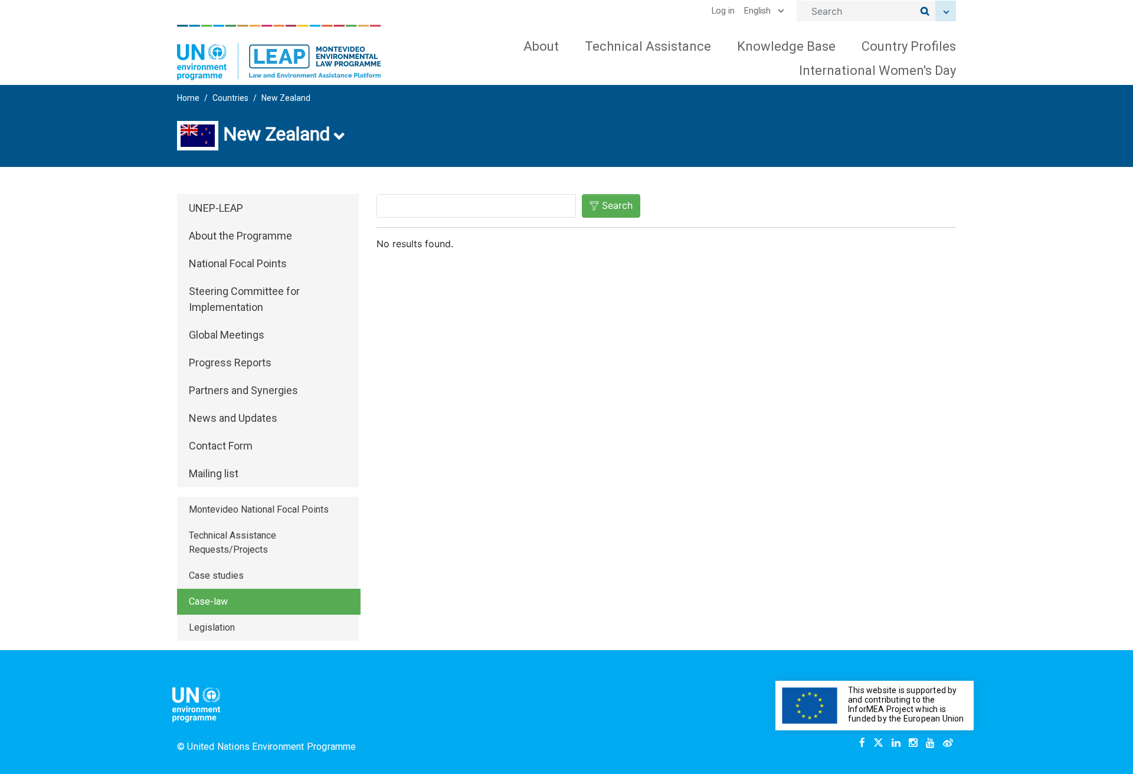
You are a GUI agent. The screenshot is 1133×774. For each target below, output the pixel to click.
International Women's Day (877, 70)
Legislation (212, 627)
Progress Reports (230, 362)
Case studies (216, 575)
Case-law (208, 601)
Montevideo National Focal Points (259, 509)
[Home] (279, 52)
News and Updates (233, 418)
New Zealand (285, 98)
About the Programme (240, 235)
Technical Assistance (648, 46)
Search (617, 205)
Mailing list (213, 473)
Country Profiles (909, 46)
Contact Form (221, 446)
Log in (723, 11)
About (541, 46)
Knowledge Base (786, 46)
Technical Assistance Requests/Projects (232, 542)
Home (188, 98)
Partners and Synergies (243, 390)
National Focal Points (238, 263)
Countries (230, 98)
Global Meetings (226, 335)
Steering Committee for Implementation (244, 299)
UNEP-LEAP (216, 208)
